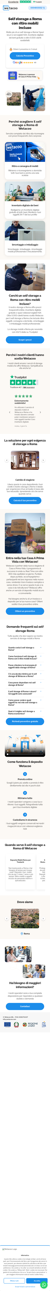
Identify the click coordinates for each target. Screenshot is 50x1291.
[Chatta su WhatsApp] (44, 1285)
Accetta (37, 1281)
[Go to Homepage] (10, 7)
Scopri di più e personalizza (25, 1287)
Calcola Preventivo (25, 56)
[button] (10, 412)
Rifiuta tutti (14, 1281)
